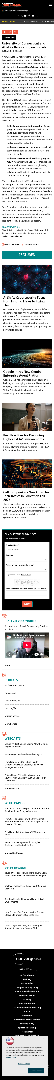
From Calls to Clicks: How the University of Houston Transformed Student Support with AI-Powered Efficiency (27, 821)
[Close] (44, 1038)
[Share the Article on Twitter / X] (15, 32)
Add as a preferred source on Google (16, 11)
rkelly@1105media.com (12, 236)
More (7, 665)
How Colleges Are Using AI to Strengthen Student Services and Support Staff (24, 926)
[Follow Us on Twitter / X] (22, 16)
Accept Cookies (36, 1071)
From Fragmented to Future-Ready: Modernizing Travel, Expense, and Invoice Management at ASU (24, 764)
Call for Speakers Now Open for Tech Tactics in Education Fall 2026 (26, 496)
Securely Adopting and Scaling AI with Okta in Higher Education (26, 745)
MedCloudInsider (27, 1003)
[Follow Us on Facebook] (29, 15)
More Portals (11, 723)
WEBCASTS (13, 738)
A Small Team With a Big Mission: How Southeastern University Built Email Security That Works (25, 778)
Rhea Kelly (8, 51)
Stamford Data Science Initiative (32, 67)
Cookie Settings (24, 1064)
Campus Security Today (27, 987)
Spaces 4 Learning (27, 1027)
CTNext (18, 94)
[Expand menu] (50, 5)
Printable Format (31, 244)
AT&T (28, 70)
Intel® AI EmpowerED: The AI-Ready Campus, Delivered (25, 887)
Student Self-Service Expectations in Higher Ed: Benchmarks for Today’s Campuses (27, 810)
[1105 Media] (27, 969)
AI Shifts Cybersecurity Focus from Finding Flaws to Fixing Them (24, 301)
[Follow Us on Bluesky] (25, 15)
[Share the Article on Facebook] (4, 32)
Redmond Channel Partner (27, 1019)
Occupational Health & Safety (27, 1007)
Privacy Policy (26, 575)
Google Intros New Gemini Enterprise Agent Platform (22, 373)
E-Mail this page (12, 244)
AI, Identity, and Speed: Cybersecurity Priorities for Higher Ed (26, 627)
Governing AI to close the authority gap (23, 754)
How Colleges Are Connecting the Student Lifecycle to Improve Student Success (24, 913)
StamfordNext (34, 94)
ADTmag (27, 979)
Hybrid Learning (31, 21)
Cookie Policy (11, 1057)
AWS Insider (27, 983)
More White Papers (14, 853)
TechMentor (27, 1031)
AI (20, 21)
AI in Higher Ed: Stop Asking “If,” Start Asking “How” (25, 833)
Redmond (27, 1015)
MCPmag (27, 999)
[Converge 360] (27, 959)
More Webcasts (12, 788)
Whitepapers (15, 803)
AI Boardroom (27, 975)
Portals (11, 680)
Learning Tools (11, 708)
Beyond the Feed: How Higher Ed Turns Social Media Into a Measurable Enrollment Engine (26, 874)
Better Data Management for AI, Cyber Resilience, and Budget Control (23, 843)
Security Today (27, 1023)
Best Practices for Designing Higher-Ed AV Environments (23, 437)
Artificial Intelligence (14, 685)
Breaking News (9, 37)
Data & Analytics (12, 700)
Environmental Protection (27, 991)
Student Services (12, 715)
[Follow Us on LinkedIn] (18, 15)
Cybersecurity (11, 692)
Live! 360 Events (27, 995)
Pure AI (27, 1011)
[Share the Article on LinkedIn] (9, 32)
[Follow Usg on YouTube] (33, 15)
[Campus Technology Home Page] (11, 5)
